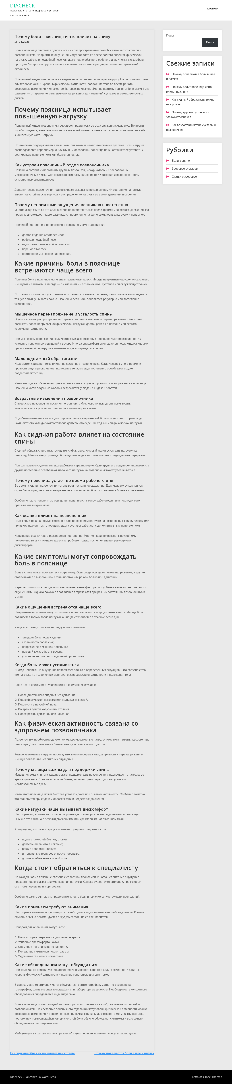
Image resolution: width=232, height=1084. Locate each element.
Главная (212, 8)
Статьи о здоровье (184, 176)
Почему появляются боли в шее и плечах (124, 1053)
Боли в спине (181, 160)
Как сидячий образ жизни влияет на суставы (42, 1053)
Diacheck (22, 5)
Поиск (170, 35)
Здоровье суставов (185, 168)
